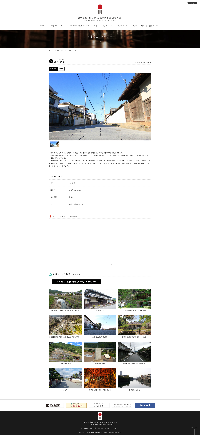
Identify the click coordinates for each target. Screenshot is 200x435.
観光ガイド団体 (138, 26)
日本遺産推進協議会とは (87, 428)
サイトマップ (115, 428)
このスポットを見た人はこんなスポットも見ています (76, 282)
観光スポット (107, 26)
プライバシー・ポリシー (102, 428)
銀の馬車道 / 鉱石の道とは (79, 26)
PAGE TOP (194, 427)
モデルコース (122, 26)
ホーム (49, 50)
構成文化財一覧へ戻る (144, 62)
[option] (100, 106)
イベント (41, 26)
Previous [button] (41, 405)
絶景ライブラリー (155, 26)
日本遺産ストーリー (57, 26)
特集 (96, 26)
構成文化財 (72, 50)
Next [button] (159, 405)
